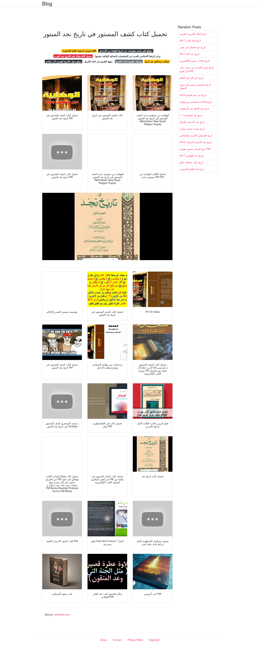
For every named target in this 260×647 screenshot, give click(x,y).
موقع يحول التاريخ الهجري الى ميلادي (63, 61)
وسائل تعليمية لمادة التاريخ (129, 61)
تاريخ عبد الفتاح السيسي (192, 169)
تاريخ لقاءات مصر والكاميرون (195, 60)
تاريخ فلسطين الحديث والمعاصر (196, 135)
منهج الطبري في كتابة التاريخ (98, 61)
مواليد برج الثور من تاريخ (157, 61)
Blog (47, 3)
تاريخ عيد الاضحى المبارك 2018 (196, 142)
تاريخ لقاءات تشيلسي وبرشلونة (196, 101)
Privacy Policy (135, 640)
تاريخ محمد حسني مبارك (192, 128)
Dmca (103, 640)
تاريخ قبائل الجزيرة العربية (193, 33)
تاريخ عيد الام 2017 (189, 54)
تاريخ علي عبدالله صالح (191, 162)
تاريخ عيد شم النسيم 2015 (193, 95)
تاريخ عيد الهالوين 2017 (191, 155)
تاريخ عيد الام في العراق (192, 122)
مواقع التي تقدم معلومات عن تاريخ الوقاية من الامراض (125, 50)
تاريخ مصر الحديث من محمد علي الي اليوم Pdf (197, 69)
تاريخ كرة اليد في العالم (192, 78)
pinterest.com (62, 614)
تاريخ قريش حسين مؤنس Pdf (195, 149)
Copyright (154, 640)
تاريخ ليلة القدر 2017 (190, 40)
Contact (117, 640)
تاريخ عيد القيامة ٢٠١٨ (191, 115)
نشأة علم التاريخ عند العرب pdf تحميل (73, 56)
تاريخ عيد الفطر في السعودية (194, 108)
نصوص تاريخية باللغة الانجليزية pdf (79, 50)
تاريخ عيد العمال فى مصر (193, 47)
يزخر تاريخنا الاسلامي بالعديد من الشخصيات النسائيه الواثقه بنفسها (127, 56)
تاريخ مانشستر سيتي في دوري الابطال (195, 86)
